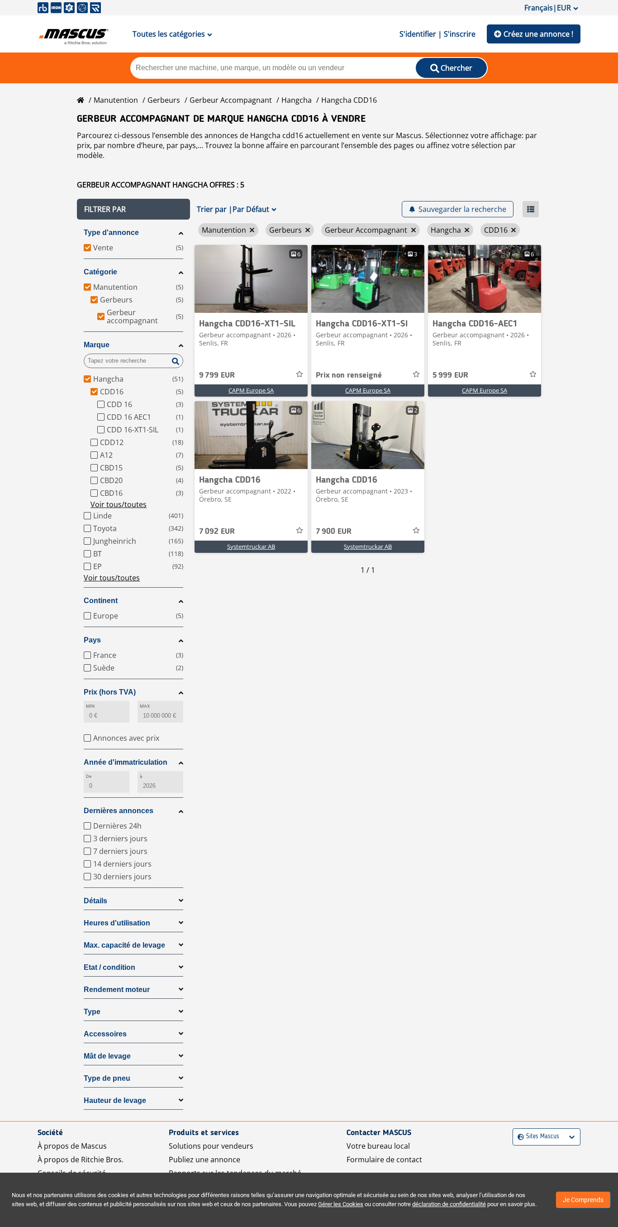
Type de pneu (107, 1078)
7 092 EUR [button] (217, 531)
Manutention (116, 100)
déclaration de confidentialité (449, 1204)
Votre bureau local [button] (378, 1146)
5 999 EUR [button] (450, 375)
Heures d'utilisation (117, 923)
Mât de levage (107, 1056)
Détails (95, 901)
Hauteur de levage (115, 1100)
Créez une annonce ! (538, 34)
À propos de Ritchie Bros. (81, 1160)
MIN (90, 706)
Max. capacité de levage (124, 945)
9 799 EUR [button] (217, 375)
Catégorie (100, 272)
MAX (145, 706)
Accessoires (105, 1034)
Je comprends (583, 1199)
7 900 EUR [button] (334, 531)
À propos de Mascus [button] (72, 1146)
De (88, 776)
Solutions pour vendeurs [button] (211, 1146)
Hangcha (296, 100)
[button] (133, 209)
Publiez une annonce (204, 1160)
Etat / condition (109, 967)
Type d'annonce (111, 232)
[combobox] (519, 1137)
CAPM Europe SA (251, 390)
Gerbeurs (163, 100)
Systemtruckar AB (251, 546)
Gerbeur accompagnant (231, 100)
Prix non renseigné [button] (349, 375)
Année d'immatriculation (125, 762)
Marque (96, 345)
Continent (101, 600)
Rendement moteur (117, 989)
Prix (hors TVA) (110, 692)
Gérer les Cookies (340, 1204)
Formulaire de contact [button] (384, 1160)
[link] (251, 279)
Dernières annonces (118, 811)
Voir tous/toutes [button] (118, 504)
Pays (92, 640)
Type (92, 1012)
